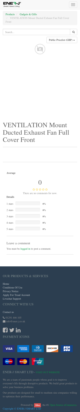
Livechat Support (12, 298)
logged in (25, 248)
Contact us (8, 312)
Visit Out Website (48, 372)
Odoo (37, 405)
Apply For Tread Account (16, 295)
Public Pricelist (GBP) (61, 40)
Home (6, 284)
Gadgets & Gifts (28, 14)
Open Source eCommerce (63, 405)
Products (10, 14)
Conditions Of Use (12, 287)
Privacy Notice (10, 291)
